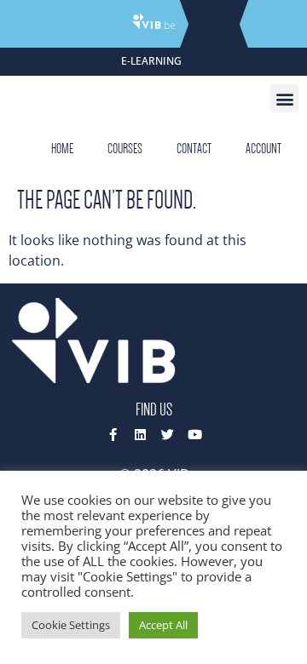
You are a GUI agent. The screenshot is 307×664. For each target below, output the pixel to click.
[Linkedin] (140, 434)
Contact (194, 148)
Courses (124, 148)
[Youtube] (194, 434)
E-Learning (151, 61)
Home (62, 148)
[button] (284, 98)
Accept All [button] (163, 625)
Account (263, 148)
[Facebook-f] (113, 434)
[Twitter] (167, 434)
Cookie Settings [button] (71, 625)
